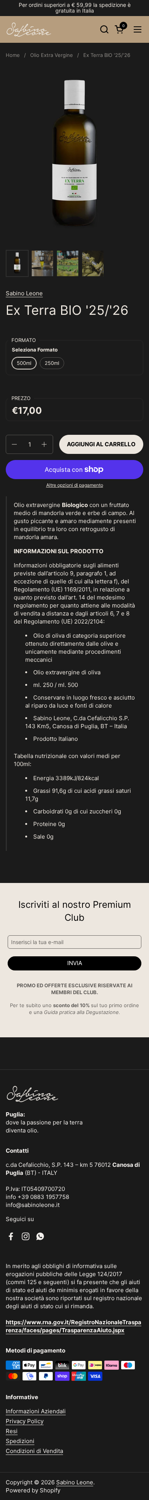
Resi (12, 1431)
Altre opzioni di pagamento (74, 485)
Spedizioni (20, 1441)
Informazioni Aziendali (36, 1411)
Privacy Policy (25, 1421)
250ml (52, 363)
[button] (104, 29)
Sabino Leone (24, 293)
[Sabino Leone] (29, 29)
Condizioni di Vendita (34, 1451)
